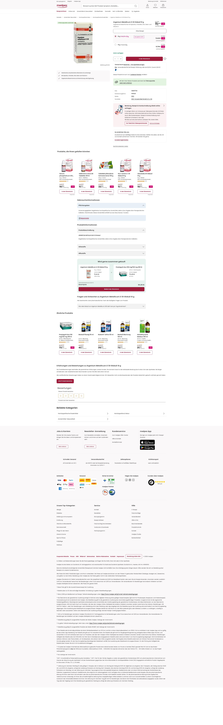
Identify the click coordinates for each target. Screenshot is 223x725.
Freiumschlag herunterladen (102, 524)
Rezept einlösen (99, 520)
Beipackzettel (85, 218)
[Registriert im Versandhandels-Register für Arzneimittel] (111, 481)
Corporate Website (63, 556)
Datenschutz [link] (91, 556)
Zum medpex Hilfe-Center (120, 435)
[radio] (115, 36)
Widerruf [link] (82, 556)
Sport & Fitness (61, 538)
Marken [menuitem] (127, 11)
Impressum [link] (120, 556)
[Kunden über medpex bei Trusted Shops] (157, 482)
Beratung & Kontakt (153, 1)
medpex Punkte (136, 534)
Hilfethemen (163, 1)
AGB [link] (77, 556)
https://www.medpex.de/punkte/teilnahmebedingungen (106, 623)
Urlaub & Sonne (61, 534)
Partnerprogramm (99, 531)
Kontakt (96, 509)
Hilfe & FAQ (135, 520)
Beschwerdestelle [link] (137, 524)
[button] (136, 123)
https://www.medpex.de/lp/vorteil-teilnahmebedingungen (119, 594)
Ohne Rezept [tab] (140, 31)
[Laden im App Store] (152, 442)
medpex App (77, 1)
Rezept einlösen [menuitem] (61, 11)
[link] (105, 492)
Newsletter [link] (97, 513)
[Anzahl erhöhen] (121, 59)
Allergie (59, 509)
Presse (72, 556)
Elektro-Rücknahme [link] (102, 556)
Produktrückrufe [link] (136, 527)
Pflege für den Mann (63, 531)
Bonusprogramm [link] (61, 1)
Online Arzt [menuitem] (71, 11)
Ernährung (60, 520)
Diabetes (59, 513)
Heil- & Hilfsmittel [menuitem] (118, 11)
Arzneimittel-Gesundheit (70, 17)
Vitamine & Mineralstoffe (64, 524)
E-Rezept (134, 509)
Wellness (59, 545)
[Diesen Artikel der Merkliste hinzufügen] (165, 58)
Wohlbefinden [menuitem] (99, 11)
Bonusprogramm (99, 517)
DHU (132, 96)
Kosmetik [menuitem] (107, 11)
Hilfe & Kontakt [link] (116, 439)
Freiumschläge (136, 513)
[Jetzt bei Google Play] (152, 447)
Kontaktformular (117, 442)
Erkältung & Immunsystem (64, 517)
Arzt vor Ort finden (154, 123)
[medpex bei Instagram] (129, 480)
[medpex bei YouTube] (133, 480)
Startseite (59, 17)
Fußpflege (60, 541)
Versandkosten (136, 517)
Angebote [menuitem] (136, 11)
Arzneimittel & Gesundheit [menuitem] (84, 11)
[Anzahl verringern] (115, 59)
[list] (83, 42)
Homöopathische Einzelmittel (100, 17)
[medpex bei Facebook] (126, 480)
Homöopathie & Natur (84, 17)
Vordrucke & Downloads (101, 527)
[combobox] (110, 6)
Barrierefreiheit (136, 538)
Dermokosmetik (61, 527)
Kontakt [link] (134, 531)
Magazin (70, 1)
